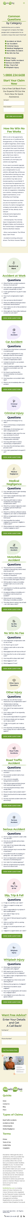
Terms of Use (7, 1142)
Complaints (6, 1148)
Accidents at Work (8, 1123)
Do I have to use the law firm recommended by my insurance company (13, 374)
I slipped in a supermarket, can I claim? (15, 931)
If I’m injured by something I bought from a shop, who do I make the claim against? (15, 729)
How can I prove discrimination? (13, 300)
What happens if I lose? (10, 663)
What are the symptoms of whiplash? (15, 984)
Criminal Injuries (7, 1126)
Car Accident (12, 44)
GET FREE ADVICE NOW (14, 116)
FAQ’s (4, 1110)
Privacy (5, 1139)
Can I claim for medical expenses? (14, 862)
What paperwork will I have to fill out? (15, 651)
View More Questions (12, 318)
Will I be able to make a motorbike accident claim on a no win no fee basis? (14, 583)
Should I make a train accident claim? (15, 792)
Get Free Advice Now (10, 1050)
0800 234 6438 (15, 75)
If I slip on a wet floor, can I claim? (13, 903)
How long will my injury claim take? (14, 658)
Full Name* (6, 100)
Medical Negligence (15, 48)
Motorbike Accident (15, 51)
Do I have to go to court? (11, 645)
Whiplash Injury (12, 67)
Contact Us (6, 1104)
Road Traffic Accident (15, 60)
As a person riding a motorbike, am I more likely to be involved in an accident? (14, 594)
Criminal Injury (13, 46)
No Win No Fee (13, 53)
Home (4, 1101)
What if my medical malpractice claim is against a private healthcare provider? (15, 507)
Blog (4, 1107)
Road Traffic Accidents (9, 1120)
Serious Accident (13, 63)
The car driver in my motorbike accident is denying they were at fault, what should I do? (15, 569)
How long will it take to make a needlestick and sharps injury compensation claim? (13, 501)
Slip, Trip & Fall (12, 65)
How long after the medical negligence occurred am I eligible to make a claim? (14, 522)
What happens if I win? (10, 661)
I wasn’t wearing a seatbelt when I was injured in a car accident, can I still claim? (15, 368)
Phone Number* (7, 106)
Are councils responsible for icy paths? (15, 716)
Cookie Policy (7, 1145)
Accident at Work (14, 41)
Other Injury (11, 58)
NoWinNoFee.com (9, 1188)
